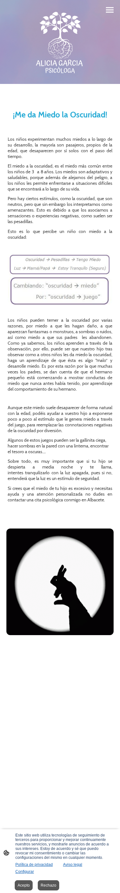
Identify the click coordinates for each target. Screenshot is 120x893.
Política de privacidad (34, 864)
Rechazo (48, 885)
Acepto (24, 885)
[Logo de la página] (60, 42)
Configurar (24, 871)
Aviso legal (72, 864)
